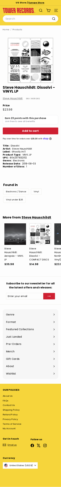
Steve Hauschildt (13, 98)
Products (17, 29)
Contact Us (9, 405)
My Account (9, 428)
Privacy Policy (10, 419)
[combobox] (30, 18)
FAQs (5, 400)
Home (6, 29)
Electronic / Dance (16, 191)
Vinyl (36, 191)
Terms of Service (12, 423)
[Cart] (48, 10)
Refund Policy (10, 414)
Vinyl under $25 (14, 199)
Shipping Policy (11, 409)
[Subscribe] (49, 296)
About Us (8, 395)
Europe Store (36, 2)
